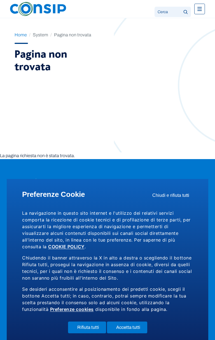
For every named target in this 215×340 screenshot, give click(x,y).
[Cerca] (185, 12)
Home (21, 34)
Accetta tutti (131, 329)
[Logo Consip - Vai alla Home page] (38, 8)
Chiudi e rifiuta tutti (172, 197)
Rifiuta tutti (91, 329)
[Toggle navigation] (199, 9)
